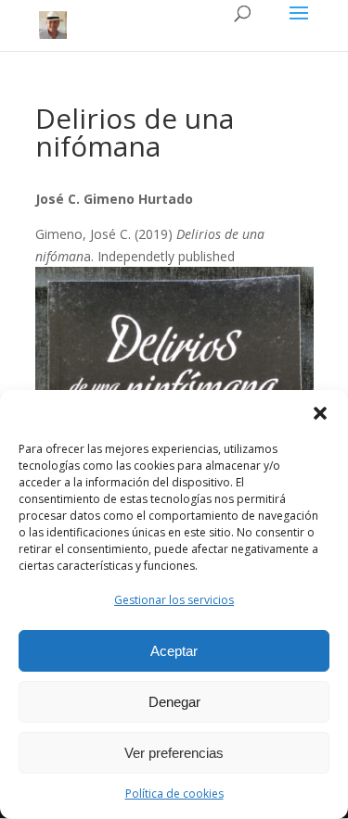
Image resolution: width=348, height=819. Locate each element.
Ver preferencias (174, 753)
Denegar (174, 702)
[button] (320, 413)
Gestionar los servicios (174, 600)
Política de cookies (174, 793)
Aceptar (174, 651)
